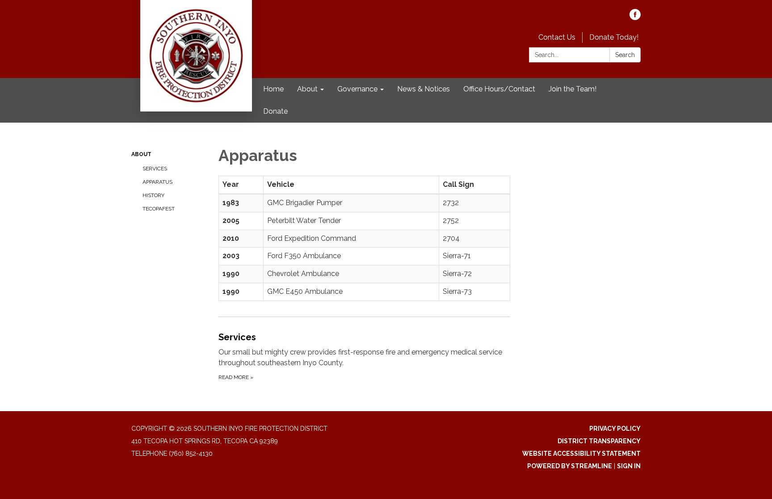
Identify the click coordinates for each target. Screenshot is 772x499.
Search (625, 54)
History (153, 195)
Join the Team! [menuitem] (572, 89)
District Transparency (599, 441)
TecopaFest (159, 209)
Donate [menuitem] (275, 111)
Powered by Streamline (569, 466)
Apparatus (157, 182)
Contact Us (556, 37)
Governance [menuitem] (357, 89)
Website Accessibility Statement (581, 453)
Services (155, 168)
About (141, 154)
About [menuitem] (307, 89)
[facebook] (635, 17)
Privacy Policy (615, 428)
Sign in (629, 466)
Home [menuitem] (273, 89)
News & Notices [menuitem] (423, 89)
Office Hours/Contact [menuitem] (499, 89)
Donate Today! (613, 37)
